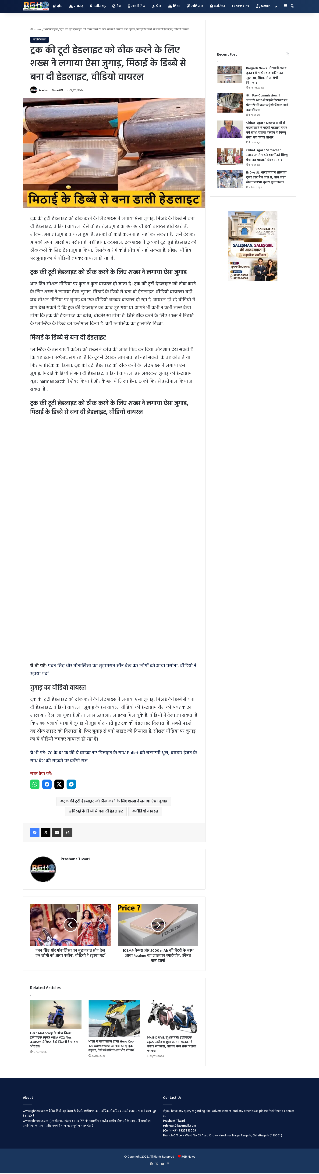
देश (118, 6)
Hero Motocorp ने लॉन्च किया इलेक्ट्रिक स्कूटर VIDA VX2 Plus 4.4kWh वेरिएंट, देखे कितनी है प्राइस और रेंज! (54, 1040)
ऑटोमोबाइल (51, 29)
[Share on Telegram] (71, 784)
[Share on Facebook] (47, 784)
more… (266, 6)
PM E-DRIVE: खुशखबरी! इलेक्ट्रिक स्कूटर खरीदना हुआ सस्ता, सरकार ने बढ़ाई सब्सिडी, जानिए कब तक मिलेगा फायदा (171, 1044)
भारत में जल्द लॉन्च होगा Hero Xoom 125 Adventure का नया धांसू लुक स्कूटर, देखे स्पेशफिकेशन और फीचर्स (112, 1046)
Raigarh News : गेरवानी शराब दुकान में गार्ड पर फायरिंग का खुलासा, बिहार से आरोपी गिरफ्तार (266, 76)
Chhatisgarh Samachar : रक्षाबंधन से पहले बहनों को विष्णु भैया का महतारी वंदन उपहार (267, 155)
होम (59, 6)
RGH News (188, 1156)
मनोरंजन (219, 6)
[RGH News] (36, 6)
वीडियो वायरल (146, 812)
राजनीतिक (137, 6)
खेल (158, 6)
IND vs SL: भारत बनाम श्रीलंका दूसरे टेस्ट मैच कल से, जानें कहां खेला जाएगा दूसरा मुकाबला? (266, 177)
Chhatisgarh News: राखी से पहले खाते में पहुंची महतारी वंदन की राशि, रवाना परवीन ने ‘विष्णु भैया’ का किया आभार (266, 130)
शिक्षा (176, 6)
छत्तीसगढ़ (99, 6)
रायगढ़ (78, 6)
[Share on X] (59, 784)
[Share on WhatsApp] (34, 784)
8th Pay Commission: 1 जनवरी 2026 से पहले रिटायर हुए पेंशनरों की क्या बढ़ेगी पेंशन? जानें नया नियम (267, 103)
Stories (242, 6)
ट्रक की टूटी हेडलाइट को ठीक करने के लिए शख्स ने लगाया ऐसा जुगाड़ (115, 801)
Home (37, 29)
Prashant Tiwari (49, 90)
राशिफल (196, 6)
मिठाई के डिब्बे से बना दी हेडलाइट (97, 812)
